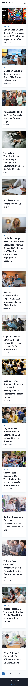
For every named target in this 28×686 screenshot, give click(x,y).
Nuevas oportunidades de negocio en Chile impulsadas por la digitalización (12, 298)
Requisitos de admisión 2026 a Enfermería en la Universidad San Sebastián (11, 434)
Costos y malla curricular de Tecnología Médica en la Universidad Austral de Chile (12, 479)
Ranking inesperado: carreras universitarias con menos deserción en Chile (13, 523)
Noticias (5, 67)
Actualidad (6, 26)
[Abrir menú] (24, 2)
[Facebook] (11, 684)
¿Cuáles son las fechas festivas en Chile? (12, 203)
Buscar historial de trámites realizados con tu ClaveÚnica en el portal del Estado (13, 615)
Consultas (6, 289)
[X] (14, 684)
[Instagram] (17, 684)
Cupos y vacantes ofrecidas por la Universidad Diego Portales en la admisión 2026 (12, 343)
